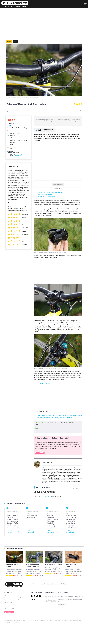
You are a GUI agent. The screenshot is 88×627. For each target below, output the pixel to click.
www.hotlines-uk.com (43, 384)
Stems (15, 41)
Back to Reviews (11, 38)
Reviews (6, 600)
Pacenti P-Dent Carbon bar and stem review (50, 192)
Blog (19, 600)
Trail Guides (21, 598)
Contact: (11, 155)
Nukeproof (18, 155)
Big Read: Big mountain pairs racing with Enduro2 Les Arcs (54, 417)
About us (7, 596)
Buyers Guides (8, 602)
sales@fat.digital (77, 599)
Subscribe (40, 453)
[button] (85, 4)
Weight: (10, 152)
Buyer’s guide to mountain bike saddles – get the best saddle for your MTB (59, 415)
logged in (46, 496)
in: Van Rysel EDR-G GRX (10, 531)
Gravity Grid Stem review (44, 194)
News (6, 598)
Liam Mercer (47, 462)
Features (20, 596)
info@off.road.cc (78, 596)
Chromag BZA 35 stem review (46, 196)
